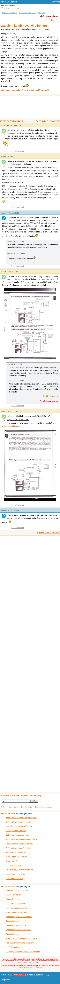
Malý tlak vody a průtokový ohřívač (19, 870)
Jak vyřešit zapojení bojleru (16, 908)
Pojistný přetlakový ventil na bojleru (20, 943)
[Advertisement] (28, 107)
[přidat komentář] (17, 151)
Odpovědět (53, 20)
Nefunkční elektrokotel (14, 879)
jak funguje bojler (24, 814)
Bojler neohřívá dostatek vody (17, 835)
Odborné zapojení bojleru (16, 904)
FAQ (47, 975)
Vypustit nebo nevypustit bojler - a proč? (21, 818)
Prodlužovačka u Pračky (15, 874)
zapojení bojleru (23, 886)
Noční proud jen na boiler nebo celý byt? (22, 839)
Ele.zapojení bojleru (14, 895)
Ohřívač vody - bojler (14, 866)
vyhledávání (19, 975)
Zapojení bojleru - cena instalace (19, 917)
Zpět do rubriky (26, 807)
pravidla (30, 975)
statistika (39, 975)
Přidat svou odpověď (48, 533)
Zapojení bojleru (12, 899)
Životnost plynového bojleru (17, 857)
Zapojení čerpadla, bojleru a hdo (18, 930)
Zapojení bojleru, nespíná (16, 925)
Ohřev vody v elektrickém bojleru (18, 848)
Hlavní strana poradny (43, 807)
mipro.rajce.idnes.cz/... (12, 426)
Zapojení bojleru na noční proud (18, 891)
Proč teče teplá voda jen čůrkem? (19, 826)
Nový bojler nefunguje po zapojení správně (23, 952)
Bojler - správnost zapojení (16, 912)
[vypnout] (56, 2)
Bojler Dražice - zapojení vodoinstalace (21, 939)
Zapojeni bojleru (12, 934)
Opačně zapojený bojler (15, 947)
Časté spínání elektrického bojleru (19, 844)
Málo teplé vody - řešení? (16, 831)
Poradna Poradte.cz (9, 2)
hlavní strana (6, 975)
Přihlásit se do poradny (10, 8)
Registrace (5, 980)
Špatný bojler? (11, 861)
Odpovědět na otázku (9, 807)
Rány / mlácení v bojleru (15, 852)
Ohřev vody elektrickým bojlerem (18, 822)
